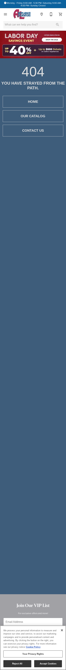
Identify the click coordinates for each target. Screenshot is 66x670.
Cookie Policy (33, 647)
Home (33, 101)
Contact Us (33, 130)
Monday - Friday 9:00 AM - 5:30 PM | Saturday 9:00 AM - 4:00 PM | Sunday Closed (34, 4)
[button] (5, 14)
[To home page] (22, 14)
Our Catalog (33, 116)
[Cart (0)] (61, 14)
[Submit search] (57, 25)
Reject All (17, 663)
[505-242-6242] (51, 14)
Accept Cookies (48, 663)
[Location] (42, 14)
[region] (33, 647)
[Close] (62, 630)
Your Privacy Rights (32, 654)
